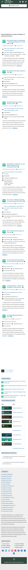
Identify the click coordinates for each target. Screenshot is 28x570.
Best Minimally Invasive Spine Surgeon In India (14, 389)
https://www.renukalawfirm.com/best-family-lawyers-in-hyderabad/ (13, 49)
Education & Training (6, 487)
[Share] (22, 46)
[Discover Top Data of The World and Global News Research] (7, 421)
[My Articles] (20, 2)
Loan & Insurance (6, 499)
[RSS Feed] (25, 551)
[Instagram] (9, 551)
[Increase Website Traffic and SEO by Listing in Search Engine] (7, 426)
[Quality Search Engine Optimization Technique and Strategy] (7, 435)
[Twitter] (6, 551)
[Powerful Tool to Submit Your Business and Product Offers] (7, 408)
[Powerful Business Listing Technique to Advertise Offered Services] (9, 2)
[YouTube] (12, 551)
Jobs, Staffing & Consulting (8, 497)
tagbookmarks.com (17, 425)
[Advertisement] (14, 20)
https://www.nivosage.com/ (10, 321)
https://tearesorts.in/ (8, 266)
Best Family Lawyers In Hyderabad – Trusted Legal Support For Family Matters (16, 42)
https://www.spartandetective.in (11, 237)
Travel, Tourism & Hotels (7, 511)
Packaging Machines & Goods (8, 505)
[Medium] (22, 551)
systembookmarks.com (18, 417)
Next (10, 370)
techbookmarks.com (17, 408)
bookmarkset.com (17, 434)
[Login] (26, 2)
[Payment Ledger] (23, 2)
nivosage (10, 318)
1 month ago (20, 264)
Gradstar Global (11, 203)
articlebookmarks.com (18, 412)
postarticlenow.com (17, 439)
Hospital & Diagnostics (7, 495)
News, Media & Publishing (7, 503)
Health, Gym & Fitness (7, 493)
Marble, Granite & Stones (7, 501)
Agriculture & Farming (7, 476)
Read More (19, 65)
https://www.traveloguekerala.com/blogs (13, 292)
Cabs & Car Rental (6, 484)
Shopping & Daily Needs (7, 509)
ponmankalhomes (12, 169)
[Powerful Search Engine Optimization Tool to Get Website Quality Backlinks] (7, 412)
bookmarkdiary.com (17, 443)
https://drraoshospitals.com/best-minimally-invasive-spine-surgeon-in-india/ (13, 109)
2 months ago (20, 290)
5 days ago (19, 106)
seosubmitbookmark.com (18, 448)
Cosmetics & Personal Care (8, 486)
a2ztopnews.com (16, 421)
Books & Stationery (6, 482)
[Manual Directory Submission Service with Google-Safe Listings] (7, 448)
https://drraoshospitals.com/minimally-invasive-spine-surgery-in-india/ (14, 78)
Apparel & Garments (6, 478)
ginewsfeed (10, 234)
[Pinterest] (15, 551)
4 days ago (18, 46)
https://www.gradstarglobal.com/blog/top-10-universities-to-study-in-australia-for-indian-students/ (14, 208)
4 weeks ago (20, 170)
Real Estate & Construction (8, 507)
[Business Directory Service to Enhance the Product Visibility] (7, 430)
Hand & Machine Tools (7, 491)
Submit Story (14, 5)
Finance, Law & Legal (6, 489)
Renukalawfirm (11, 45)
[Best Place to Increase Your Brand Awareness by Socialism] (7, 444)
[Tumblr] (18, 551)
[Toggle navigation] (2, 1)
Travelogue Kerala (12, 289)
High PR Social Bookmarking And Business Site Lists (15, 385)
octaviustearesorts (12, 263)
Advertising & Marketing (7, 474)
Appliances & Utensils (7, 480)
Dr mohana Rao (11, 74)
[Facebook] (3, 551)
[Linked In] (14, 554)
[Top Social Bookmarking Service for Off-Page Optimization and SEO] (7, 417)
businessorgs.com (17, 430)
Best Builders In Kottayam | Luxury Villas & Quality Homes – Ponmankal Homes (16, 165)
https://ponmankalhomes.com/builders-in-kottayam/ (13, 172)
